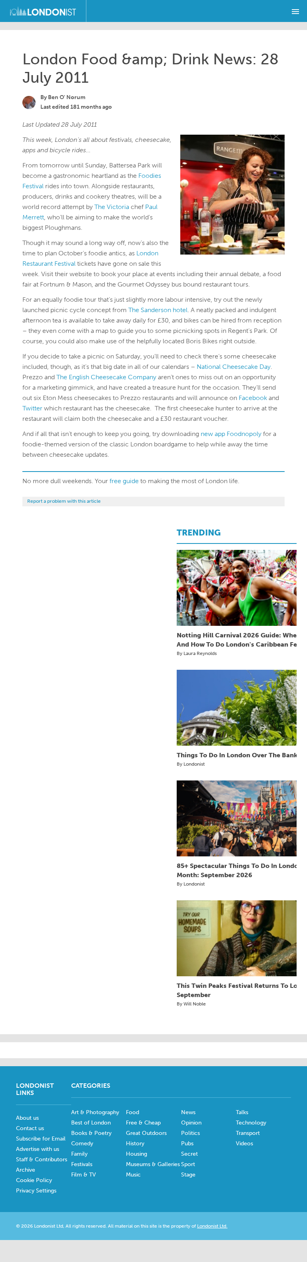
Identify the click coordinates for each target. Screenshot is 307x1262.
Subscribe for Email (41, 1138)
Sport (188, 1164)
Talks (242, 1112)
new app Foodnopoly (231, 434)
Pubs (187, 1143)
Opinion (191, 1122)
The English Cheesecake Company (106, 377)
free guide (124, 481)
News (188, 1112)
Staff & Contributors (41, 1159)
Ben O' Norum (67, 97)
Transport (248, 1133)
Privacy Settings (36, 1190)
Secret (189, 1154)
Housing (136, 1154)
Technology (251, 1122)
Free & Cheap (143, 1122)
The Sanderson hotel (157, 310)
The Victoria (111, 207)
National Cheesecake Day (234, 366)
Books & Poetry (91, 1133)
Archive (25, 1169)
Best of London (91, 1122)
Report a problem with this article (64, 501)
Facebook (253, 398)
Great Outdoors (146, 1133)
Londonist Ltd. (212, 1226)
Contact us (30, 1128)
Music (133, 1174)
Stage (188, 1174)
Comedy (82, 1143)
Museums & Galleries (153, 1164)
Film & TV (83, 1174)
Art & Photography (95, 1112)
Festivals (81, 1164)
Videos (244, 1143)
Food (132, 1112)
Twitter (32, 408)
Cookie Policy (34, 1180)
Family (79, 1154)
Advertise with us (37, 1149)
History (135, 1143)
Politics (190, 1133)
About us (27, 1118)
